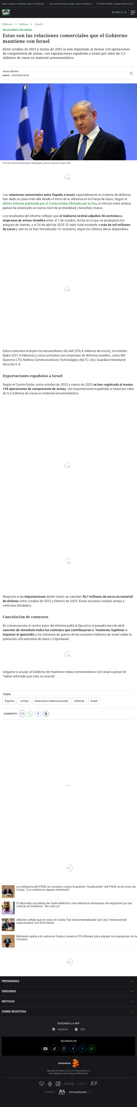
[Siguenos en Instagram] (64, 1048)
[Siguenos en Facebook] (73, 1048)
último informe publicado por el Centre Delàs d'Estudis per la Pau (50, 203)
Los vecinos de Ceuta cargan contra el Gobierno (70, 4)
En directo (118, 12)
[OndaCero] (6, 12)
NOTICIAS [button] (8, 1001)
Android (62, 1029)
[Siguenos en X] (82, 1048)
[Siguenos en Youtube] (45, 1048)
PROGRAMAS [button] (10, 981)
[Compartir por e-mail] (22, 713)
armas (25, 701)
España (39, 24)
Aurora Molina (11, 71)
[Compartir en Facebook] (38, 714)
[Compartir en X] (46, 714)
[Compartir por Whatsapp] (30, 714)
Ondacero (7, 24)
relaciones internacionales (51, 701)
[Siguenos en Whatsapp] (91, 1048)
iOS (82, 1029)
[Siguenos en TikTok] (54, 1048)
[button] (131, 73)
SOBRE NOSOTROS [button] (14, 1011)
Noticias (23, 24)
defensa (79, 701)
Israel (93, 701)
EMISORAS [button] (9, 991)
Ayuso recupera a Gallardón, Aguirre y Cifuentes (23, 4)
